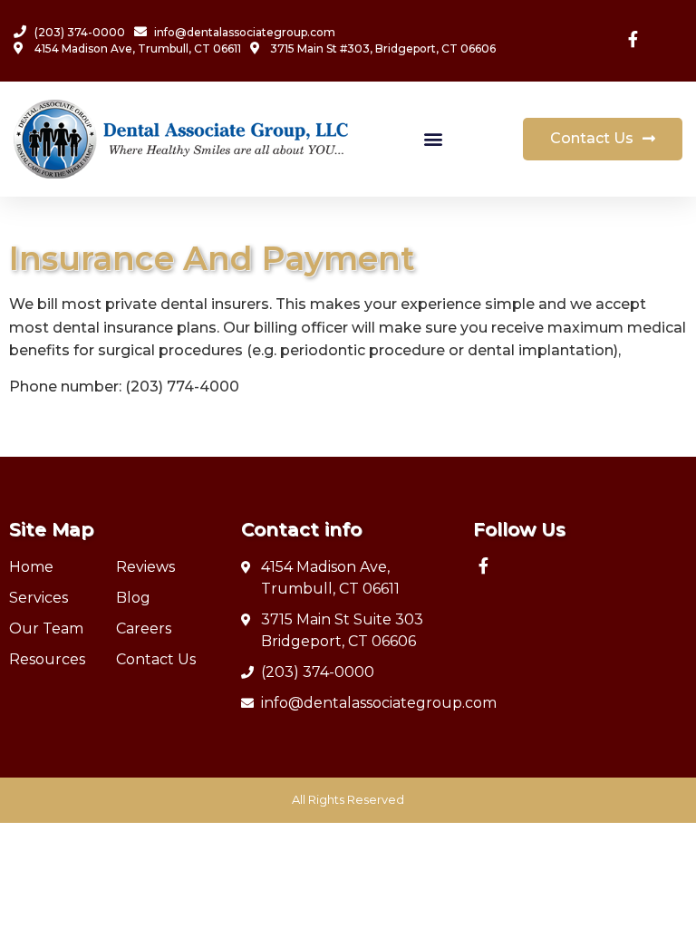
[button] (434, 139)
